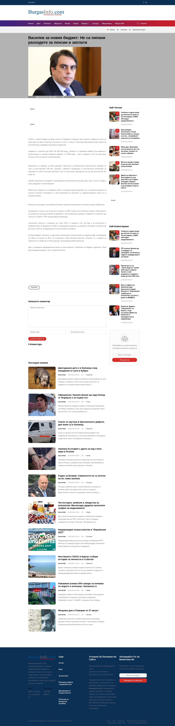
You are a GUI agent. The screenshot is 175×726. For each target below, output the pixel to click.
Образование (107, 23)
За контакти (63, 676)
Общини (85, 23)
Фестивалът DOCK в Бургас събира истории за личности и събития (78, 557)
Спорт (88, 401)
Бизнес (67, 23)
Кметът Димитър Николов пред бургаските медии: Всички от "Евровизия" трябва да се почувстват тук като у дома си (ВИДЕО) (130, 291)
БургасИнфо (32, 97)
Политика (47, 23)
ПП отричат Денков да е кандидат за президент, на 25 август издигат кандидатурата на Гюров (130, 253)
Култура (96, 23)
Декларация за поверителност (117, 723)
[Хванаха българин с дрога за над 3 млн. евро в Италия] (42, 459)
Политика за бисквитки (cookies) (64, 701)
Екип (61, 669)
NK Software (68, 721)
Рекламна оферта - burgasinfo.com (137, 721)
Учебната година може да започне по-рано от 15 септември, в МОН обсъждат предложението (130, 117)
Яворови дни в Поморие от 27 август (78, 610)
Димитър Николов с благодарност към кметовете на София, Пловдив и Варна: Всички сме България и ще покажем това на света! (130, 181)
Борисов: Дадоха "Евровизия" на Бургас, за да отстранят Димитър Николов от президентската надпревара (129, 313)
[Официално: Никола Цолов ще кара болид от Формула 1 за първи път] (42, 405)
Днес (38, 23)
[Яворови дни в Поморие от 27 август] (42, 620)
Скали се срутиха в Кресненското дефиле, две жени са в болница (81, 423)
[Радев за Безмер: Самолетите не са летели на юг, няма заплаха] (42, 485)
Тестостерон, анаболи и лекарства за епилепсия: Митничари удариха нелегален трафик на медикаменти (81, 505)
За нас (61, 663)
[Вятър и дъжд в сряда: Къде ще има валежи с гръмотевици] (114, 166)
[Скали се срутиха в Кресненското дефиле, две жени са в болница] (42, 432)
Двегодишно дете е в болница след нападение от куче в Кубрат (77, 369)
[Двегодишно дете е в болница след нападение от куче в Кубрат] (42, 378)
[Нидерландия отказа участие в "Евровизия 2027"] (42, 539)
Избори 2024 (119, 23)
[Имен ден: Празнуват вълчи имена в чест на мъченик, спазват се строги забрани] (114, 151)
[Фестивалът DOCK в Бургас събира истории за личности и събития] (42, 566)
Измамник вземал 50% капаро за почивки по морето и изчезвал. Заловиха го (81, 584)
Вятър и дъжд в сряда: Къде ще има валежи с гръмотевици (130, 164)
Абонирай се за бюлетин (133, 680)
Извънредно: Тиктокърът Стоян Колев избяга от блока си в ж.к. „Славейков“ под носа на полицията (130, 134)
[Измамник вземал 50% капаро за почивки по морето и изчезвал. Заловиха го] (42, 593)
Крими (76, 23)
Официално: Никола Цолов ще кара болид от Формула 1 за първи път (81, 396)
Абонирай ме (124, 360)
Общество (58, 23)
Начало (31, 23)
